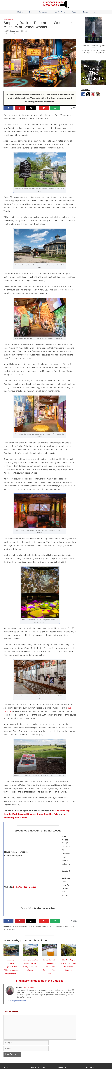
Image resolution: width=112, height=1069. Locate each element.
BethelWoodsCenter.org (24, 887)
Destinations (43, 12)
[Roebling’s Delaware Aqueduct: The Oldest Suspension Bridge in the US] (11, 954)
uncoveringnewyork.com (16, 1001)
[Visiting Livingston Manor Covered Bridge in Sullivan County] (30, 954)
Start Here (21, 12)
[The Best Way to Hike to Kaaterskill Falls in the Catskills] (68, 954)
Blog (30, 12)
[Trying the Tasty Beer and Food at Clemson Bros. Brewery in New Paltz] (49, 954)
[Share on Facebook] (8, 108)
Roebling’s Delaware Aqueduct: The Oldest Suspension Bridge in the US (11, 966)
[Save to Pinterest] (20, 108)
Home (5, 19)
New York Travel (59, 12)
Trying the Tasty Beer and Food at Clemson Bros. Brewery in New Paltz (49, 966)
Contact (85, 12)
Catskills (10, 19)
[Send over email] (55, 108)
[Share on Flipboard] (44, 108)
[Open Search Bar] (93, 12)
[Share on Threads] (31, 108)
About (74, 12)
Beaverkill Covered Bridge (30, 814)
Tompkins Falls (51, 814)
